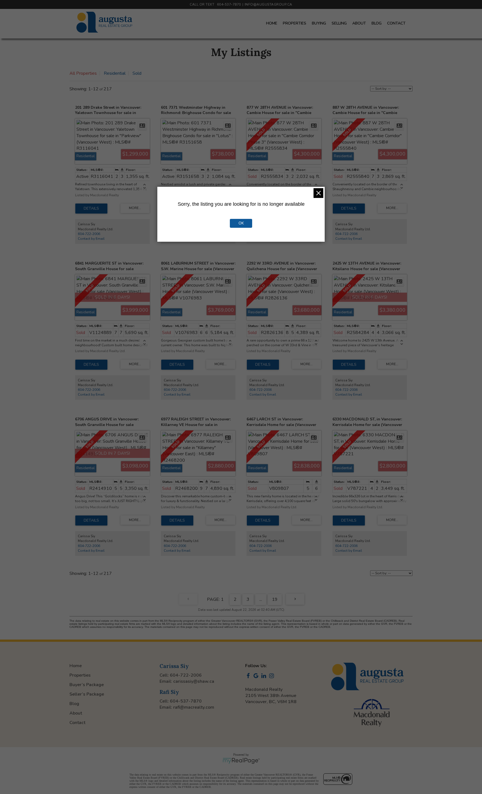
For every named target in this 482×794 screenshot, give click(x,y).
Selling (339, 23)
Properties (294, 23)
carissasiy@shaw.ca (193, 681)
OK (241, 223)
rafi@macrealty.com (193, 707)
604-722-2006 (89, 234)
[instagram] (272, 676)
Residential (115, 73)
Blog (377, 23)
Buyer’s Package (86, 685)
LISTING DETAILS (91, 209)
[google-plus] (257, 676)
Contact (396, 23)
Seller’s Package (86, 694)
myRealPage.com (241, 761)
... (260, 599)
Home (271, 23)
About (359, 23)
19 (275, 599)
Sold (136, 73)
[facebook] (249, 676)
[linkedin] (265, 676)
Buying (319, 23)
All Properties (83, 73)
